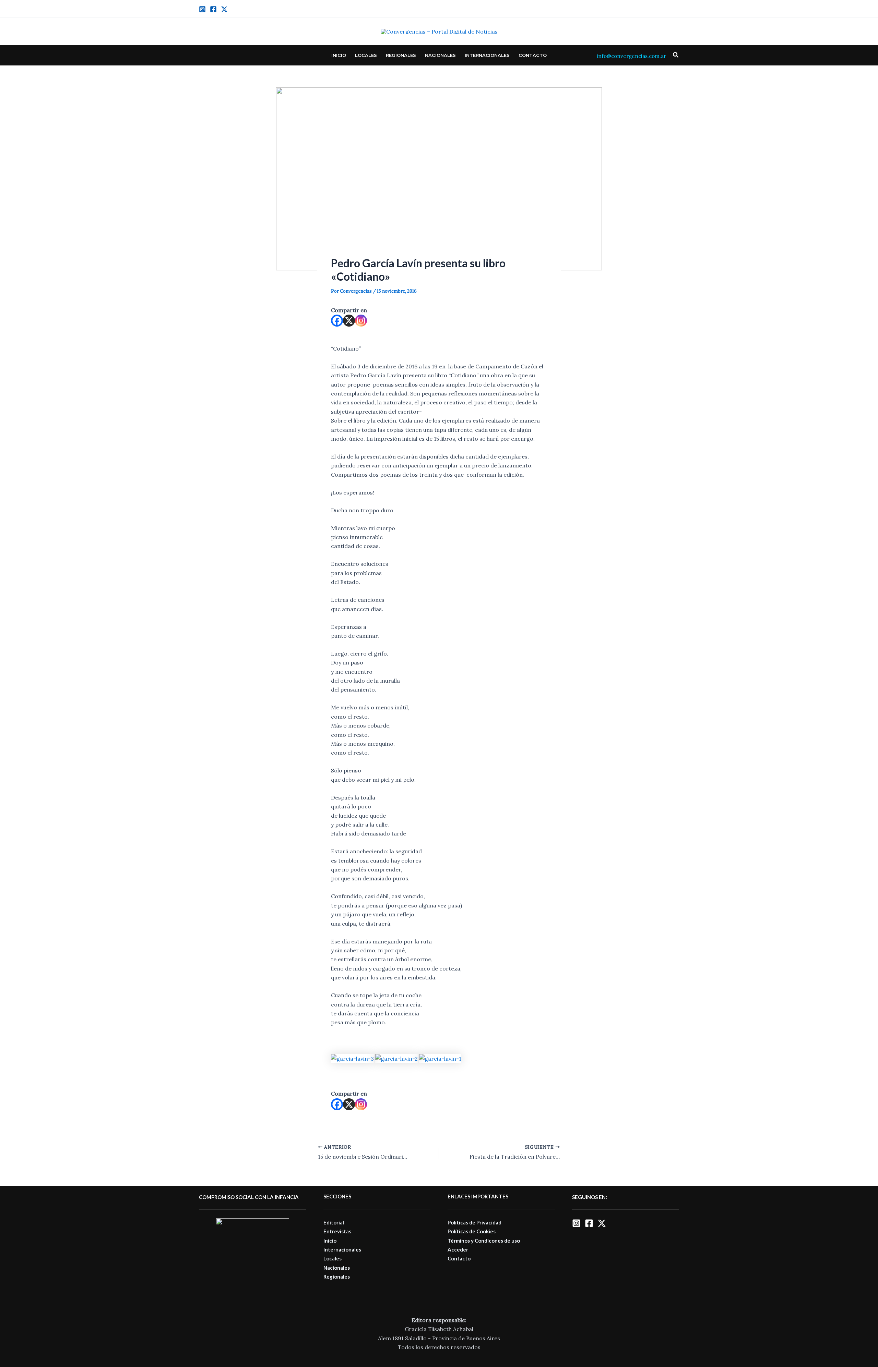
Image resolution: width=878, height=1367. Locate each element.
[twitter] (224, 9)
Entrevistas (337, 1231)
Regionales (401, 55)
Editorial (333, 1222)
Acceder (458, 1249)
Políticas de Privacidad (474, 1222)
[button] (676, 55)
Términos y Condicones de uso (484, 1240)
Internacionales (487, 55)
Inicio (338, 55)
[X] (349, 321)
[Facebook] (213, 9)
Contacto (533, 55)
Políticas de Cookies (472, 1231)
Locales (366, 55)
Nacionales (440, 55)
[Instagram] (202, 9)
